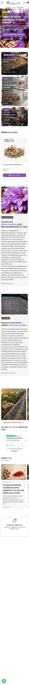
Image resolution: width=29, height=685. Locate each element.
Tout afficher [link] (5, 460)
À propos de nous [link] (6, 283)
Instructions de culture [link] (8, 373)
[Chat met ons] (4, 681)
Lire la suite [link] (6, 507)
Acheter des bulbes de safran (13, 34)
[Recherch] (24, 3)
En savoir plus (8, 39)
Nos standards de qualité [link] (9, 102)
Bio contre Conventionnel (12, 423)
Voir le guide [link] (7, 123)
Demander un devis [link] (9, 72)
